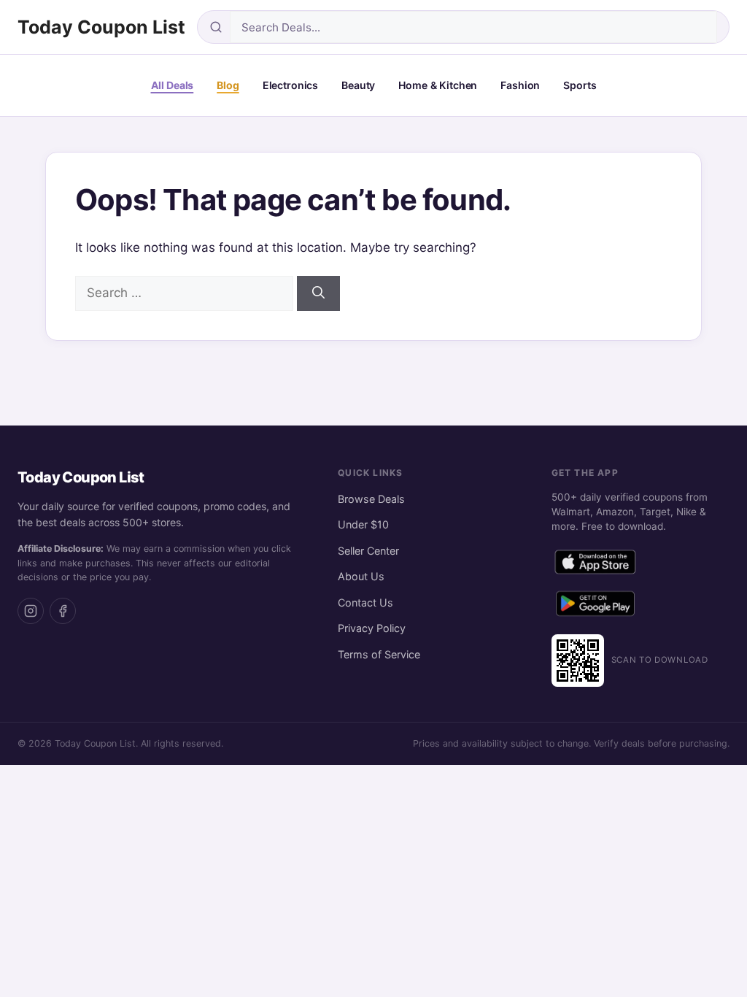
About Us (361, 576)
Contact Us (365, 602)
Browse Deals (371, 499)
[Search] (318, 293)
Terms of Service (379, 654)
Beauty (358, 85)
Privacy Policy (372, 628)
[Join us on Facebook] (63, 611)
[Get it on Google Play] (595, 606)
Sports (579, 85)
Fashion (520, 85)
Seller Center (368, 550)
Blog (228, 85)
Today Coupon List (101, 27)
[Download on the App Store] (595, 564)
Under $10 (363, 524)
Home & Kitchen (437, 85)
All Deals (172, 85)
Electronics (290, 85)
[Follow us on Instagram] (31, 611)
